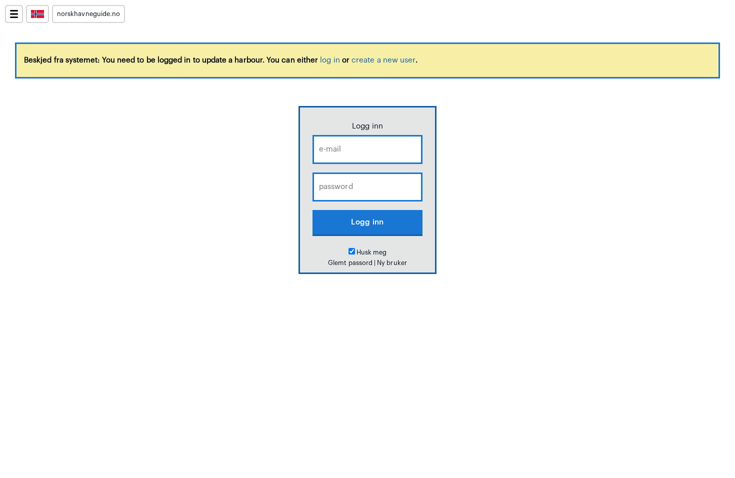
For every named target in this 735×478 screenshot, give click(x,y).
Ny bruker (392, 263)
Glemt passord (350, 263)
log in (330, 60)
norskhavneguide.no (88, 14)
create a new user (384, 60)
